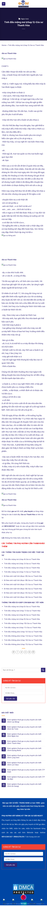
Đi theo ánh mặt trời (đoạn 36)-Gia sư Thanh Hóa (23, 589)
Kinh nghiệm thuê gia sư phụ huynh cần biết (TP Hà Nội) (26, 778)
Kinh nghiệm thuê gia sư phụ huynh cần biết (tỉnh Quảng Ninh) (24, 749)
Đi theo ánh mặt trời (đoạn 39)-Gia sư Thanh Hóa (23, 576)
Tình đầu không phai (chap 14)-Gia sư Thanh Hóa (23, 640)
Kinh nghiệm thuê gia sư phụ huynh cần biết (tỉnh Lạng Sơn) (24, 756)
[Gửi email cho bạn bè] (25, 652)
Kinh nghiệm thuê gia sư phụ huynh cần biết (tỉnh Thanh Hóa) (24, 742)
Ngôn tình (25, 19)
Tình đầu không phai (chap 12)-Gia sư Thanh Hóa (23, 632)
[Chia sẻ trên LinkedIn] (33, 652)
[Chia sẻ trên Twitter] (21, 652)
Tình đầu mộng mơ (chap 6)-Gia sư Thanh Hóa (22, 606)
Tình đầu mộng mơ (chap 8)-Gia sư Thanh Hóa (22, 615)
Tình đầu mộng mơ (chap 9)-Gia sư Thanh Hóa (22, 619)
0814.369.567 (9, 526)
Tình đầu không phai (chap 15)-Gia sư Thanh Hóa (23, 644)
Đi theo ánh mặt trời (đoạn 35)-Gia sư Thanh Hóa (23, 593)
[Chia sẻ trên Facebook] (17, 652)
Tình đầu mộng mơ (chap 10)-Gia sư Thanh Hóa (22, 623)
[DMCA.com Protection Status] (23, 889)
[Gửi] (43, 670)
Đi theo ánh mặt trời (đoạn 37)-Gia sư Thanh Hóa (23, 584)
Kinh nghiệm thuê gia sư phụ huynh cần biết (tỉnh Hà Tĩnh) (24, 728)
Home (4, 45)
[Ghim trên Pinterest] (29, 652)
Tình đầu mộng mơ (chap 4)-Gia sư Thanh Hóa (22, 559)
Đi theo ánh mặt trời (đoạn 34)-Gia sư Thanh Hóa (23, 597)
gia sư (14, 511)
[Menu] (3, 4)
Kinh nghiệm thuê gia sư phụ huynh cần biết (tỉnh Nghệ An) (24, 735)
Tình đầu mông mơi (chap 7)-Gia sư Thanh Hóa (22, 611)
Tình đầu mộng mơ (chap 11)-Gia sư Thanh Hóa (22, 627)
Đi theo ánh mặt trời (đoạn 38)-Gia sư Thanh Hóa (23, 580)
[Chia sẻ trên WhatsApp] (13, 652)
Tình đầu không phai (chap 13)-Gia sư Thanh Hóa (23, 636)
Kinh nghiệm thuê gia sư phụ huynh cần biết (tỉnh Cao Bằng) (24, 721)
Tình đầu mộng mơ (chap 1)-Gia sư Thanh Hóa (22, 572)
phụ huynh (28, 511)
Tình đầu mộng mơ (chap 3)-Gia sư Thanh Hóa (22, 564)
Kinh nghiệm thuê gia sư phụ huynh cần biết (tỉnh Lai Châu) (24, 764)
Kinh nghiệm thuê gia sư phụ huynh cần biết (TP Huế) (26, 771)
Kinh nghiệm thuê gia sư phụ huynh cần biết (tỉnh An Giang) (24, 785)
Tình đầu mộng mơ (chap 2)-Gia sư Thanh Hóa (22, 568)
